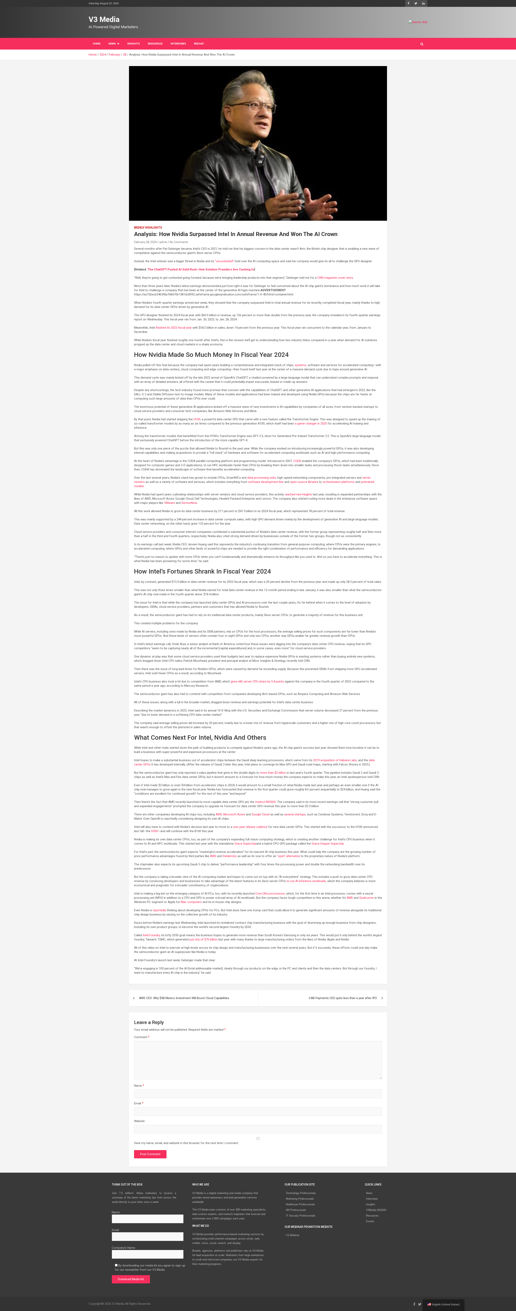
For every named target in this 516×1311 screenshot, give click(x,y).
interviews (178, 43)
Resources (155, 43)
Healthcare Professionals (300, 1204)
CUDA (297, 461)
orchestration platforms (339, 482)
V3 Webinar (292, 1235)
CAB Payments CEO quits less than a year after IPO (343, 998)
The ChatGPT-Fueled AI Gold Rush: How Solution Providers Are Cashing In (201, 269)
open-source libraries (304, 482)
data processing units (261, 477)
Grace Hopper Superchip (328, 843)
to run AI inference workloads (306, 881)
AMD (350, 898)
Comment (142, 1037)
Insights (133, 43)
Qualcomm (366, 898)
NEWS (112, 43)
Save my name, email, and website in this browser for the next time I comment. (186, 1143)
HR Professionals (296, 1210)
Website (139, 1121)
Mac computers (191, 902)
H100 (197, 419)
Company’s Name (123, 1248)
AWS (219, 814)
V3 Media (104, 19)
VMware (169, 503)
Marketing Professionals (300, 1198)
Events (370, 1221)
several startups (295, 814)
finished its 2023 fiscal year (174, 327)
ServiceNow (189, 503)
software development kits (266, 482)
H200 (154, 831)
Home (96, 43)
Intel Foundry (151, 935)
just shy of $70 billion (203, 939)
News (369, 1193)
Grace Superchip (245, 843)
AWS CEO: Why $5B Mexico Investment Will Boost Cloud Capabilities (184, 998)
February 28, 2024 (145, 242)
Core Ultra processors (270, 893)
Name (139, 1085)
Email (138, 1103)
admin (163, 242)
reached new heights (298, 494)
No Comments (179, 242)
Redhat (199, 43)
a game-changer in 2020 (311, 423)
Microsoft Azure (234, 814)
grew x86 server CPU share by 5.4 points (257, 681)
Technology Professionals (301, 1193)
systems (300, 365)
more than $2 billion (273, 773)
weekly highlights (148, 227)
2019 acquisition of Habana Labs (335, 760)
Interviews (372, 1198)
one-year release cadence (250, 827)
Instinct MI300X (265, 802)
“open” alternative (288, 856)
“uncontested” (224, 261)
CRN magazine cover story (335, 278)
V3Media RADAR (376, 1210)
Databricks (230, 856)
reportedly (159, 910)
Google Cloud (260, 814)
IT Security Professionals (300, 1215)
